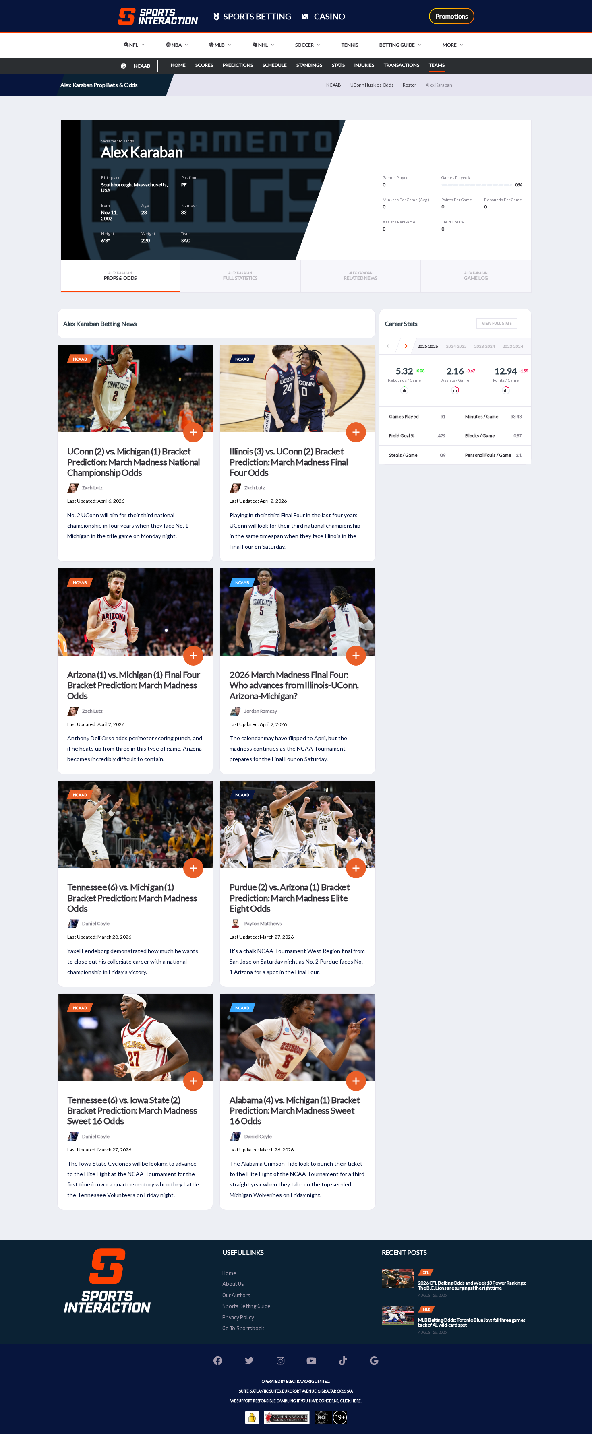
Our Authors (236, 1295)
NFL (133, 45)
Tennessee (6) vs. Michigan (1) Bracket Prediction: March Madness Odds (132, 897)
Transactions (401, 65)
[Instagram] (280, 1361)
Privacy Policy (238, 1317)
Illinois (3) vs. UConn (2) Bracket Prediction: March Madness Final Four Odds (289, 462)
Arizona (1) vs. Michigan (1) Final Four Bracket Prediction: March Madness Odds (133, 685)
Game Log (476, 276)
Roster (409, 84)
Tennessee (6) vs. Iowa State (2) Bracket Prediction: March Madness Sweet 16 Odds (132, 1110)
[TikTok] (343, 1361)
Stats (338, 65)
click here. (350, 1401)
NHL (262, 45)
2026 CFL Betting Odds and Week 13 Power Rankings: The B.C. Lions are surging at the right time (472, 1285)
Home (178, 65)
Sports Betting (256, 16)
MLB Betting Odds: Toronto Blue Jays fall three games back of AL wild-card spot (472, 1322)
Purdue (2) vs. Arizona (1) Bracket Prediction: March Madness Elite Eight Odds (290, 897)
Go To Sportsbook (243, 1328)
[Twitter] (249, 1361)
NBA (176, 45)
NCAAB (333, 84)
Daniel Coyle (96, 923)
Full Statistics (240, 276)
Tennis (350, 45)
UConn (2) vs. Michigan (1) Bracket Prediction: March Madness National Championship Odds (133, 462)
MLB (219, 45)
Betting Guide (397, 45)
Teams (437, 65)
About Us (233, 1284)
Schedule (275, 65)
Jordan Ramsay (260, 711)
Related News (360, 276)
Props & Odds (120, 276)
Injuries (364, 65)
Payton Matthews (263, 923)
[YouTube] (311, 1361)
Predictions (238, 65)
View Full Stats (497, 323)
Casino (329, 16)
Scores (204, 65)
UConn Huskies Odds (372, 84)
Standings (309, 65)
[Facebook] (218, 1361)
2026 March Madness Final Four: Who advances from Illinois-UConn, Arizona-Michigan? (294, 685)
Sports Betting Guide (246, 1306)
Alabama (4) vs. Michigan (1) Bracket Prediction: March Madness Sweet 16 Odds (295, 1110)
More (450, 45)
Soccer (304, 45)
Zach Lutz (92, 488)
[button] (406, 346)
